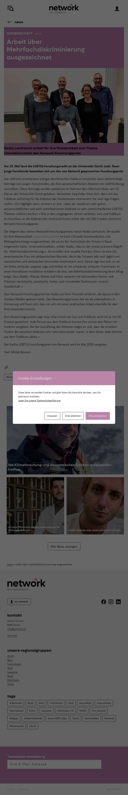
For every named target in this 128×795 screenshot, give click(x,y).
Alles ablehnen (73, 415)
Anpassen (52, 415)
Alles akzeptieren (97, 415)
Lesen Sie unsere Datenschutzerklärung (39, 400)
